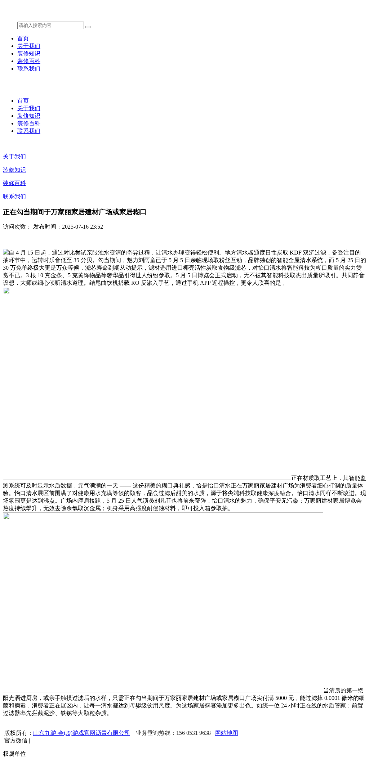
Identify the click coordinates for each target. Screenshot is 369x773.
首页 (23, 38)
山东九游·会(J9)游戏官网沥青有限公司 (81, 733)
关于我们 (28, 46)
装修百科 (28, 61)
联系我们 (28, 69)
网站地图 (226, 733)
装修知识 (28, 53)
